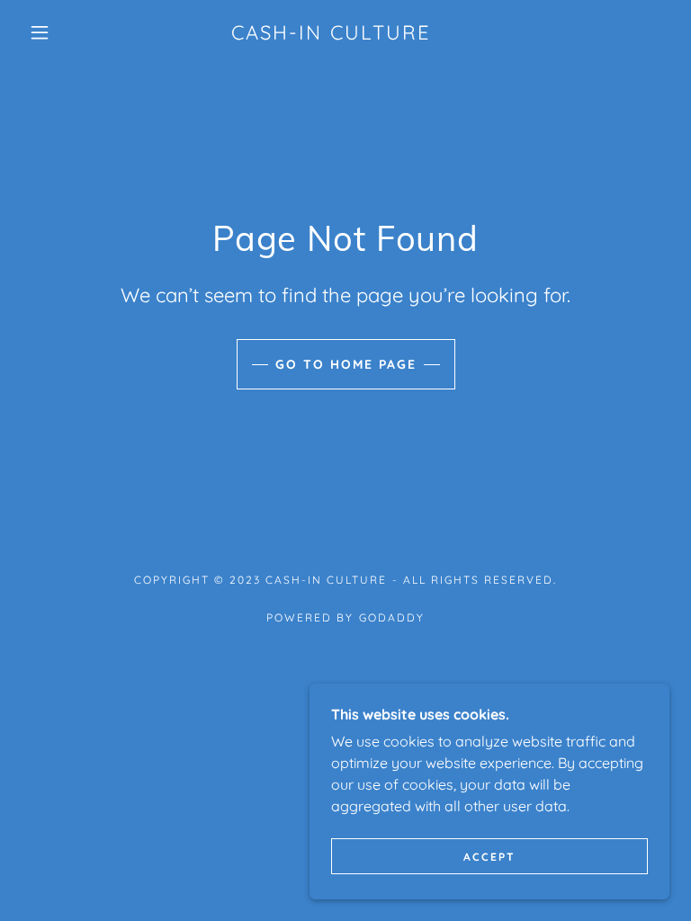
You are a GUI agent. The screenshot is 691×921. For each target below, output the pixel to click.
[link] (331, 34)
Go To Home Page (346, 364)
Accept (489, 856)
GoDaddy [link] (392, 617)
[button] (40, 32)
